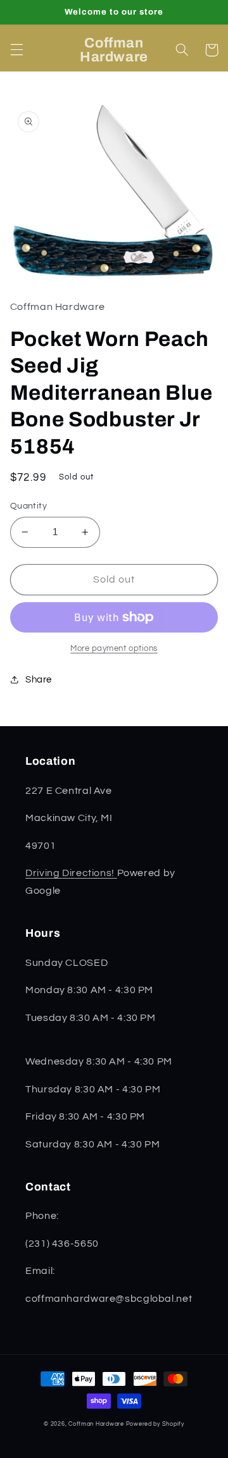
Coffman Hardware (96, 1424)
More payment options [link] (114, 649)
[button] (16, 50)
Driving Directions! (71, 873)
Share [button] (38, 679)
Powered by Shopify (155, 1424)
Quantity (28, 506)
